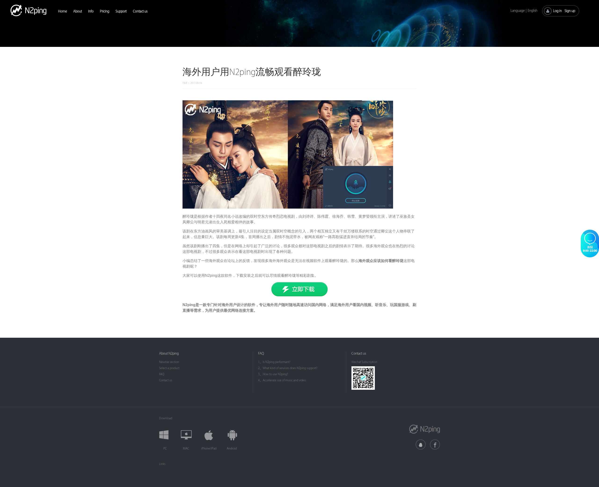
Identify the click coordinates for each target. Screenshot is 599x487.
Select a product (169, 368)
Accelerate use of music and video (284, 380)
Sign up (570, 11)
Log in (557, 11)
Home (62, 11)
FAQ (161, 374)
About (77, 11)
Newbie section (169, 362)
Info (91, 11)
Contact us (140, 11)
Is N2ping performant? (276, 362)
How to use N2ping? (275, 374)
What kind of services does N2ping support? (290, 368)
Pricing (104, 11)
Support (121, 11)
